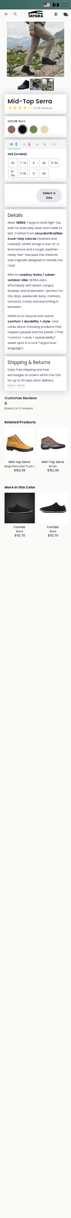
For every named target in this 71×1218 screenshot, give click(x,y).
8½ (44, 163)
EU (37, 144)
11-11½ (23, 173)
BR (45, 144)
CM (53, 144)
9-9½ (54, 163)
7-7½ (23, 163)
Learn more (16, 385)
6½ (13, 163)
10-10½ (13, 173)
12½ (44, 173)
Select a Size (49, 195)
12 (34, 173)
